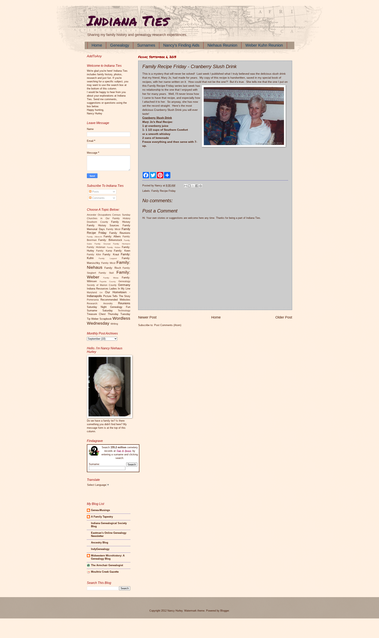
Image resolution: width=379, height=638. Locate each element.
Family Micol (113, 229)
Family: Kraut (111, 254)
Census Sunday (121, 215)
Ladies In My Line (119, 288)
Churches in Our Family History (108, 218)
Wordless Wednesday (108, 320)
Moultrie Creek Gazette (105, 571)
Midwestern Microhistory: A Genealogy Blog (108, 557)
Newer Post (147, 317)
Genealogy (119, 45)
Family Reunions (119, 232)
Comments (98, 197)
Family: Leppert (108, 258)
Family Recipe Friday (163, 190)
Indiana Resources (97, 288)
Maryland (92, 292)
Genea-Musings (100, 510)
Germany (124, 285)
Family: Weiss (110, 278)
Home (97, 45)
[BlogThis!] (189, 186)
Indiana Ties (128, 20)
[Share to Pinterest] (201, 186)
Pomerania (93, 300)
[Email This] (186, 186)
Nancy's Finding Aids (181, 45)
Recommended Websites (115, 299)
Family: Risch (112, 267)
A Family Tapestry (102, 516)
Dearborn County (97, 222)
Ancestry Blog (99, 542)
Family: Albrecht (94, 237)
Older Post (283, 317)
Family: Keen (122, 250)
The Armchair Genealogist (107, 565)
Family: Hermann (121, 244)
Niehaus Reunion (222, 45)
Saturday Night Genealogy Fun (108, 306)
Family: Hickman (96, 247)
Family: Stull (106, 273)
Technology (124, 310)
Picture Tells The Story (116, 296)
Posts (95, 191)
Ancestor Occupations (99, 215)
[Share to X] (193, 186)
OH (100, 292)
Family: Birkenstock (110, 240)
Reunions (124, 303)
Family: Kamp (104, 251)
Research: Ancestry (100, 303)
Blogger (224, 610)
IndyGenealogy (100, 549)
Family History (120, 221)
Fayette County (108, 281)
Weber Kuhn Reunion (264, 45)
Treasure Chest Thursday (102, 314)
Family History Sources (103, 225)
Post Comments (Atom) (167, 325)
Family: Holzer (113, 247)
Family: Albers (112, 236)
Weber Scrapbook (101, 318)
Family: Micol (108, 263)
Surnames (146, 45)
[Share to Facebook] (197, 186)
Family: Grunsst (103, 244)
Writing (114, 324)
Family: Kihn (94, 254)
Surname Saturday (100, 310)
